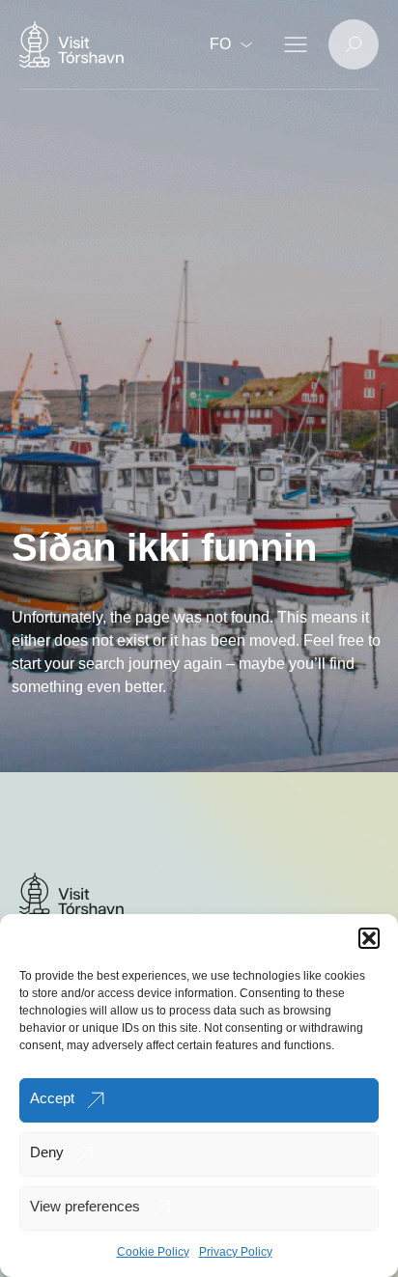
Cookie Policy (153, 1252)
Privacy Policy (235, 1252)
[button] (369, 938)
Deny (47, 1152)
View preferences (85, 1206)
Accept (52, 1098)
